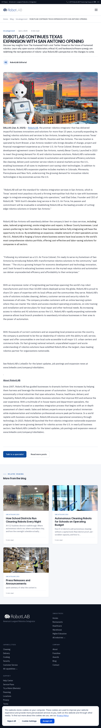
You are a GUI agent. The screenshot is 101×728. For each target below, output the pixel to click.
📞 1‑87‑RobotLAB (73, 2)
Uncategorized (21, 19)
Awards (56, 657)
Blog (12, 19)
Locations (7, 696)
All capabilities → (10, 669)
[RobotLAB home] (12, 10)
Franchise (56, 653)
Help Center (8, 680)
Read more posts (39, 454)
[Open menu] (96, 10)
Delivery (6, 653)
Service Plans (8, 684)
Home (5, 19)
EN (95, 2)
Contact (56, 665)
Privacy (6, 700)
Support (90, 2)
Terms (5, 704)
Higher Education (60, 633)
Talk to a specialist (15, 454)
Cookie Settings (29, 721)
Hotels (55, 618)
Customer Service (10, 665)
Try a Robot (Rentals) (12, 688)
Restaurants (58, 622)
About (55, 649)
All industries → (59, 637)
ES (98, 2)
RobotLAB (33, 127)
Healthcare (57, 626)
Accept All (47, 721)
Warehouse (57, 630)
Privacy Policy (62, 715)
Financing (83, 2)
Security (6, 661)
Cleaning (6, 649)
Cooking (6, 657)
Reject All (11, 721)
